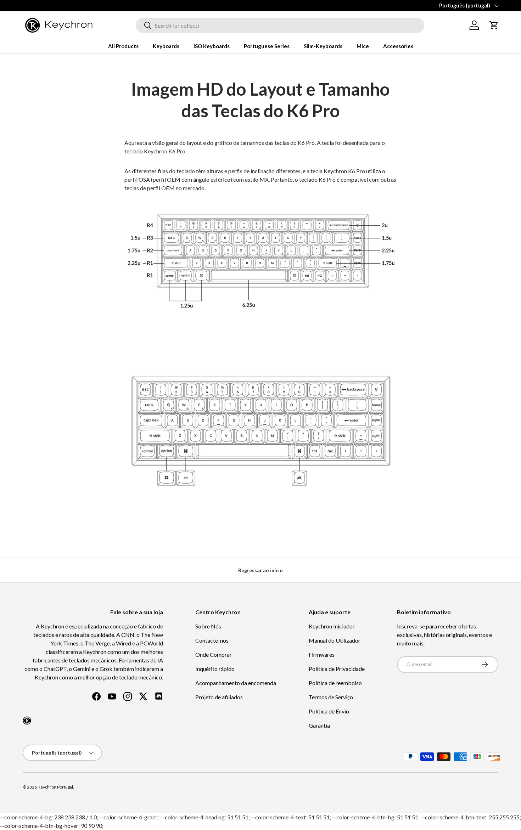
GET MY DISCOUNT (184, 480)
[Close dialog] (391, 334)
